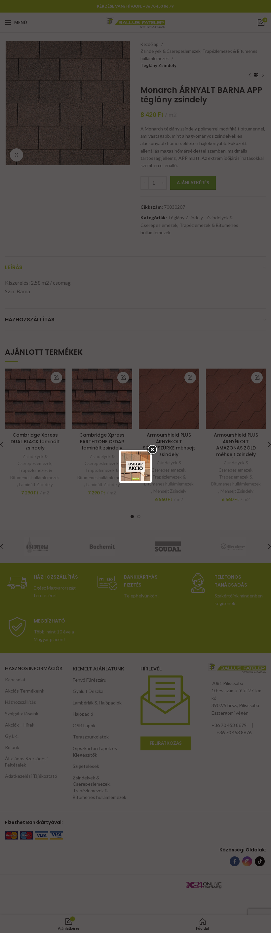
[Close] (152, 450)
